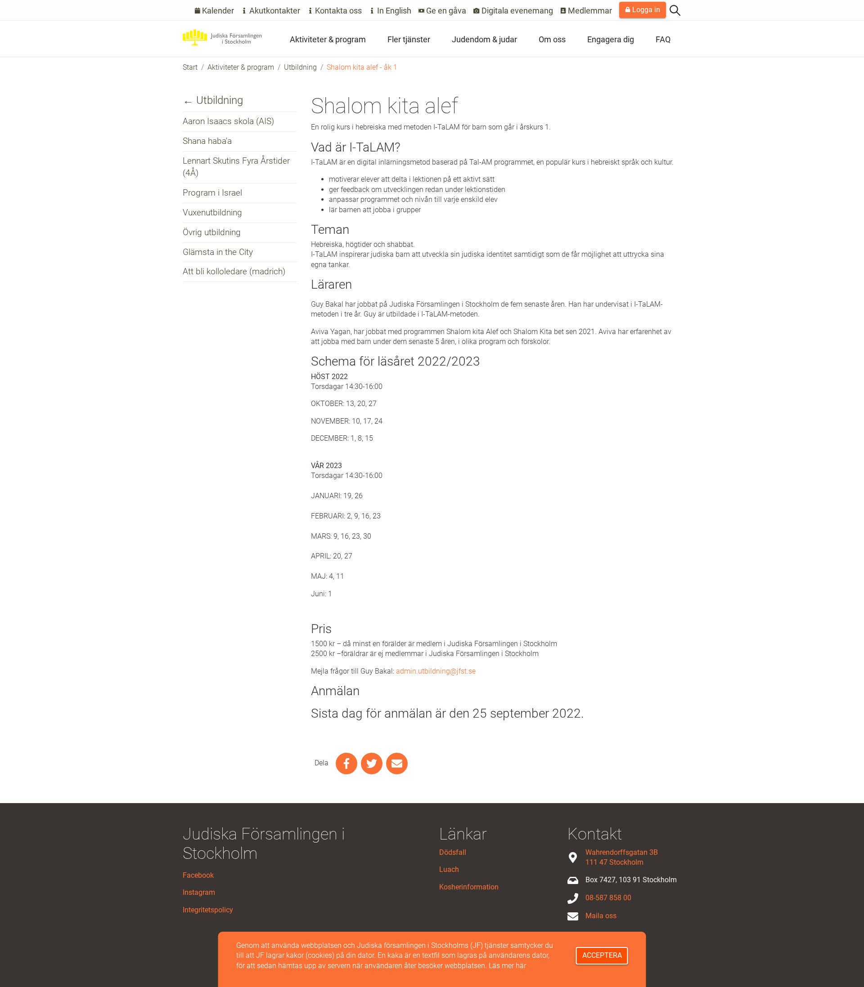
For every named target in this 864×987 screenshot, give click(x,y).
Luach (449, 869)
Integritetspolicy (208, 910)
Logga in (645, 9)
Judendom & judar (484, 39)
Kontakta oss (337, 10)
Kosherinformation (469, 887)
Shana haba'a (207, 141)
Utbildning (300, 67)
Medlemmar (589, 10)
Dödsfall (452, 852)
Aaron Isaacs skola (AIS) (228, 121)
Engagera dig (610, 39)
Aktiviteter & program (328, 39)
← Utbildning (213, 100)
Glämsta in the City (218, 252)
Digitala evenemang (516, 10)
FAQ (663, 39)
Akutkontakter (274, 10)
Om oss (552, 39)
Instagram (199, 892)
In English (393, 10)
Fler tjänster (408, 39)
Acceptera (602, 955)
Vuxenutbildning (212, 212)
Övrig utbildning (212, 232)
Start (190, 67)
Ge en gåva (445, 10)
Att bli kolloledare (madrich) (234, 271)
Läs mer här (507, 965)
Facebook (198, 875)
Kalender (217, 10)
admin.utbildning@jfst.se (436, 671)
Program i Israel (212, 193)
